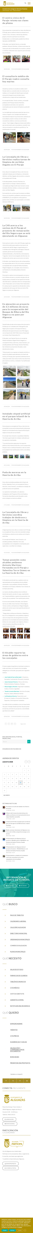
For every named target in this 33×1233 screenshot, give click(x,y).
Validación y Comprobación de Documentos (17, 1049)
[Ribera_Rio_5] (9, 394)
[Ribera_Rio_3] (9, 383)
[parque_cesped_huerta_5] (22, 456)
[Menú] (28, 3)
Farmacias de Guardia (18, 975)
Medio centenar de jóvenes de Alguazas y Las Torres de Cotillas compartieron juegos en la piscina (18, 831)
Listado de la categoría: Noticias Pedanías (14, 9)
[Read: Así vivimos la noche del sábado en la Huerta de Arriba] (3, 807)
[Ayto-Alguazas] (13, 3)
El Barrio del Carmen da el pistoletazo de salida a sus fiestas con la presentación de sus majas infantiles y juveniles (18, 814)
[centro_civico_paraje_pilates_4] (26, 59)
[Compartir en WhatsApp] (20, 1080)
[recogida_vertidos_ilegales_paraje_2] (7, 208)
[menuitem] (24, 3)
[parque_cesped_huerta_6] (28, 456)
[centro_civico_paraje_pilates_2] (7, 59)
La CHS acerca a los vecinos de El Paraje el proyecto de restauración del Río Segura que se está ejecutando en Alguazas (16, 230)
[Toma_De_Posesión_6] (27, 630)
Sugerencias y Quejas (18, 1042)
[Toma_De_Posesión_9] (27, 636)
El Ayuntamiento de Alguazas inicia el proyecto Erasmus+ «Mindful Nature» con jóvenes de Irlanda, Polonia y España (17, 848)
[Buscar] (24, 3)
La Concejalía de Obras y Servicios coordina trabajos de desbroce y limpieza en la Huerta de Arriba (15, 517)
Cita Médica (14, 988)
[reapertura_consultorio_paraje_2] (9, 137)
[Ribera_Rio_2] (9, 371)
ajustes (20, 1227)
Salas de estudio (16, 969)
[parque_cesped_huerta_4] (16, 456)
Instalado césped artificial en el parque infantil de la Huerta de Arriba (16, 416)
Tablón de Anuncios (18, 982)
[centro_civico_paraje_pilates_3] (16, 59)
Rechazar (12, 1230)
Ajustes (20, 1230)
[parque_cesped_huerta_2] (5, 456)
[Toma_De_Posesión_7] (6, 636)
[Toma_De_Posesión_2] (6, 630)
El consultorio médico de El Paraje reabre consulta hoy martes (15, 79)
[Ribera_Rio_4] (23, 383)
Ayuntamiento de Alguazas (21, 69)
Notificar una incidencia (20, 1006)
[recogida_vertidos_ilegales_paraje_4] (26, 208)
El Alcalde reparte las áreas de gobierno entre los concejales (15, 655)
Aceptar (5, 1230)
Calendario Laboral (18, 921)
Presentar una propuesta (20, 1063)
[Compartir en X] (13, 1080)
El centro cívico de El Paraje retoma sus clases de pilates (15, 20)
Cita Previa (14, 1036)
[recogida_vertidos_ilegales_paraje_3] (16, 208)
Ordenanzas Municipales (20, 939)
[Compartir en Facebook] (6, 1080)
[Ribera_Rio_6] (23, 394)
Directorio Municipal (18, 933)
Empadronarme (16, 1024)
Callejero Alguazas (18, 927)
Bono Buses (14, 1057)
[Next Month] (29, 761)
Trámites (13, 1030)
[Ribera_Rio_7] (23, 371)
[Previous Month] (26, 761)
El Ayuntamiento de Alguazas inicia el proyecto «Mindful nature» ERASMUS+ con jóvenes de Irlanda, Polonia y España (17, 840)
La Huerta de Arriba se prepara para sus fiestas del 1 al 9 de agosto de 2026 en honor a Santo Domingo (18, 823)
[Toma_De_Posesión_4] (20, 630)
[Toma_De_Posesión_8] (12, 636)
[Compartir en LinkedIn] (27, 1080)
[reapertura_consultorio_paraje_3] (23, 137)
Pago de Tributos (17, 915)
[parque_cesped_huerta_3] (11, 456)
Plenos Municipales (17, 952)
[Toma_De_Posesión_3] (12, 630)
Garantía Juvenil (17, 1000)
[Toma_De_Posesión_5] (20, 636)
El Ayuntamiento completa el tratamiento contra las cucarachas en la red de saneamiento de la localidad (17, 857)
